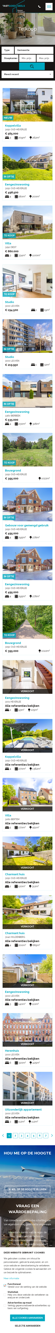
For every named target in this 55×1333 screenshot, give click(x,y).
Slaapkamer (11, 58)
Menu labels (49, 6)
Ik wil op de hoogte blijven (27, 1189)
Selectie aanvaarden (27, 1326)
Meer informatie (11, 1278)
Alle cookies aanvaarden (27, 1318)
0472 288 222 (39, 6)
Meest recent (11, 74)
